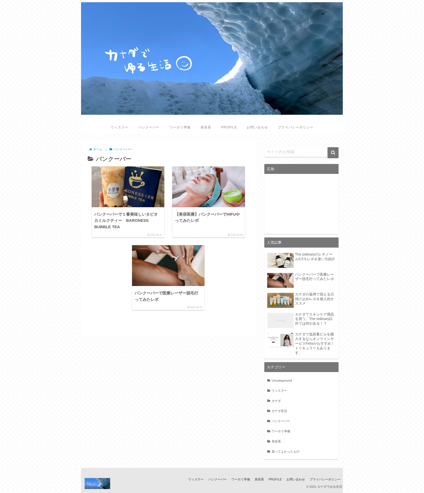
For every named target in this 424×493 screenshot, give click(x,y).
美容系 (276, 441)
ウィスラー (279, 390)
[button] (333, 152)
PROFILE (275, 479)
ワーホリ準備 (281, 431)
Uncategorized (282, 380)
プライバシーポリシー (325, 479)
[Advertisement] (301, 205)
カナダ (276, 401)
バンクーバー (281, 421)
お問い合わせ (295, 479)
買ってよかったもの (285, 451)
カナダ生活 (279, 411)
